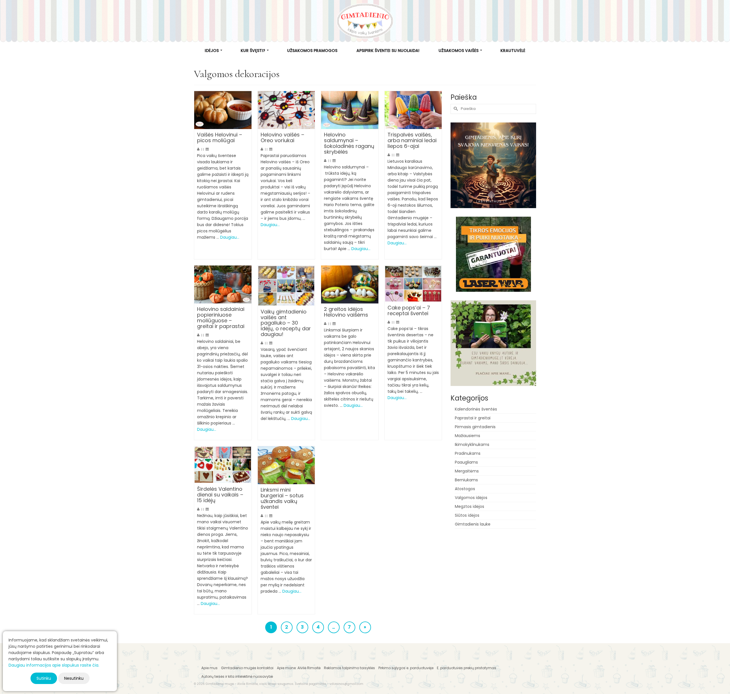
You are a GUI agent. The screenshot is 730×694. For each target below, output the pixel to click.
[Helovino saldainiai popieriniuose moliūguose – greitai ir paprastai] (223, 284)
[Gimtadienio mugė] (365, 21)
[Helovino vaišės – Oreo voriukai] (286, 110)
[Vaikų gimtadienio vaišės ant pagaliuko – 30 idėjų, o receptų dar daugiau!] (286, 285)
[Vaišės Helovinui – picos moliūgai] (223, 110)
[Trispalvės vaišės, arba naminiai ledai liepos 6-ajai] (413, 110)
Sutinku (43, 678)
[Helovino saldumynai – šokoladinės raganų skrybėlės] (349, 110)
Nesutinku (74, 678)
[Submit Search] (455, 109)
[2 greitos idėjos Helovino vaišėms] (349, 284)
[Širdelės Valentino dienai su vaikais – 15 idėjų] (223, 465)
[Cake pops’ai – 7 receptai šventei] (413, 283)
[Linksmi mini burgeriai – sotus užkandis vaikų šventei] (286, 465)
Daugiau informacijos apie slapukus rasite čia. (54, 665)
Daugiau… (229, 237)
